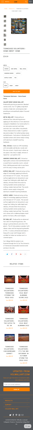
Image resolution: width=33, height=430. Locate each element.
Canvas (6, 68)
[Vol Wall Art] (16, 2)
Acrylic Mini (8, 77)
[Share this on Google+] (21, 254)
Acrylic (18, 73)
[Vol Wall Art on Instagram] (19, 415)
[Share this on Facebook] (12, 254)
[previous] (9, 26)
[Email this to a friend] (25, 254)
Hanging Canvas (8, 73)
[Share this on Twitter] (7, 254)
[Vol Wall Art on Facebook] (13, 415)
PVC (15, 77)
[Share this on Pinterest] (16, 254)
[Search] (26, 2)
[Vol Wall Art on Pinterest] (16, 415)
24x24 (16, 85)
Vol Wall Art (13, 420)
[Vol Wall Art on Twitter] (10, 415)
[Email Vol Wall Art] (22, 415)
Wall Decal (23, 68)
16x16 (5, 85)
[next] (28, 26)
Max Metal (14, 68)
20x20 (11, 85)
